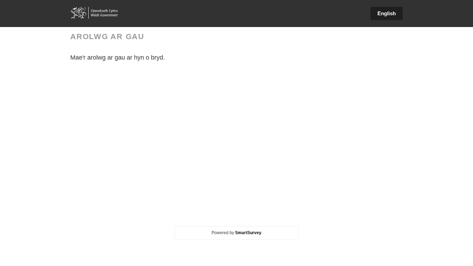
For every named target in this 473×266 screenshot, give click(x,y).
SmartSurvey (248, 232)
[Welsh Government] (94, 13)
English (386, 13)
